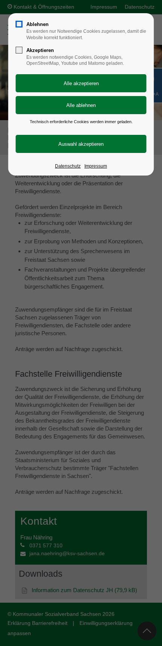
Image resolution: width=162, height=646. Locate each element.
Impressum (95, 166)
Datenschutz (68, 166)
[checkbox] (19, 24)
